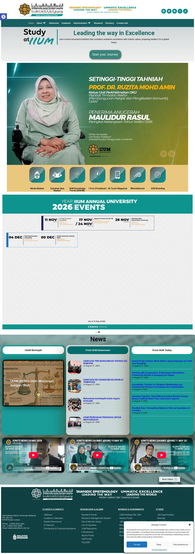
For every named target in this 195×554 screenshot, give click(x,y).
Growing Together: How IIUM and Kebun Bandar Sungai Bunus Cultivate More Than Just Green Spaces (160, 397)
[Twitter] (169, 11)
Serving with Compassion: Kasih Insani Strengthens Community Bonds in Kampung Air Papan (158, 374)
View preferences (180, 544)
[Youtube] (174, 11)
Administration (80, 23)
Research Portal (89, 514)
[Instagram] (180, 11)
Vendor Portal (125, 518)
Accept (137, 544)
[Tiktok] (185, 11)
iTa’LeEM (86, 542)
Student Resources (53, 521)
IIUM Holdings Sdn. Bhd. (130, 514)
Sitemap (161, 518)
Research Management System (96, 518)
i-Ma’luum (48, 514)
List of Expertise (89, 525)
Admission (54, 23)
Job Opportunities (165, 514)
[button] (189, 524)
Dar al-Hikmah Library (91, 521)
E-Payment (49, 525)
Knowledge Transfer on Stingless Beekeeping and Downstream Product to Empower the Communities (158, 385)
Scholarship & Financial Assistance (60, 528)
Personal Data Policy (159, 550)
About (39, 23)
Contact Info (122, 23)
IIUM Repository (89, 528)
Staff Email (87, 539)
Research (98, 23)
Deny (159, 544)
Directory (109, 23)
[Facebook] (163, 11)
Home (31, 23)
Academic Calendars (53, 518)
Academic (66, 23)
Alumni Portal (88, 535)
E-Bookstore (87, 532)
